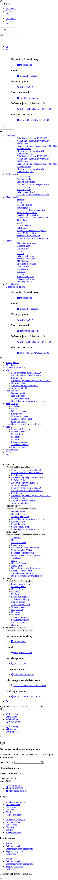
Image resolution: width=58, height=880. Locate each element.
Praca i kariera (12, 284)
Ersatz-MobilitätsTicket (27, 212)
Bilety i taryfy (12, 197)
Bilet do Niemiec (24, 205)
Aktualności (11, 8)
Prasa (8, 14)
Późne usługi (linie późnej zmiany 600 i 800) (37, 146)
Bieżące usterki (23, 176)
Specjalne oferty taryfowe (28, 215)
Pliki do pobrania (24, 261)
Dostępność (11, 854)
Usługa (9, 240)
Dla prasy (21, 251)
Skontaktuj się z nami (26, 243)
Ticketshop (22, 200)
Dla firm (20, 253)
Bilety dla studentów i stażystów (31, 210)
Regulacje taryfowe (14, 851)
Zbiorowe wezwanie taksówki (30, 151)
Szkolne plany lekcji (26, 182)
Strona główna (12, 362)
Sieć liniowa (22, 143)
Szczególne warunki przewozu (19, 849)
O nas (8, 11)
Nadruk (9, 843)
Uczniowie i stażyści (20, 416)
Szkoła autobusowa (25, 256)
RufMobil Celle (24, 148)
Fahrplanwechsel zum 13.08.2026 (32, 138)
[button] (29, 131)
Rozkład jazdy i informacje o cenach (33, 184)
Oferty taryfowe (18, 421)
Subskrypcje (22, 207)
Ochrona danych (13, 846)
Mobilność (10, 135)
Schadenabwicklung (26, 258)
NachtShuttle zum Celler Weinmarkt (33, 141)
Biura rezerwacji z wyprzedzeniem (32, 217)
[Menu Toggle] (1, 460)
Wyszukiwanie (6, 706)
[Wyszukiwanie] (42, 706)
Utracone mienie (24, 246)
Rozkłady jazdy (13, 174)
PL (5, 30)
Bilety (19, 202)
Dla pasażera (22, 248)
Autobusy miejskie (25, 153)
